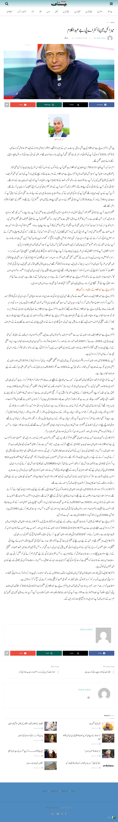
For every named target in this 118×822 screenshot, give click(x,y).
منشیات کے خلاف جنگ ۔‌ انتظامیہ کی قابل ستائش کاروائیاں (25, 723)
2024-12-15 (95, 768)
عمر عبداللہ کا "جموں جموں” (92, 751)
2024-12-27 (95, 728)
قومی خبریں (77, 11)
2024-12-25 (37, 728)
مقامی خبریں (89, 11)
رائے (73, 38)
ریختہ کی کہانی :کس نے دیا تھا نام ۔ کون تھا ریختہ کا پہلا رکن (83, 763)
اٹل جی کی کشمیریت (94, 723)
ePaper (44, 791)
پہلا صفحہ (109, 11)
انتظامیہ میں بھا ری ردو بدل (35, 763)
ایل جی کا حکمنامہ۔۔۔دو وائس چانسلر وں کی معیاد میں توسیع (25, 751)
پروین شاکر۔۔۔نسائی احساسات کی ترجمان (30, 735)
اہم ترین (99, 11)
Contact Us (54, 791)
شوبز (32, 11)
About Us (64, 791)
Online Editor (101, 38)
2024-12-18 (95, 756)
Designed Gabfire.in (53, 807)
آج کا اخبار (9, 11)
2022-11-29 (82, 38)
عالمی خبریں (66, 11)
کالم (40, 11)
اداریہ (48, 11)
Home (112, 22)
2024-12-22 (37, 740)
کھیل (56, 11)
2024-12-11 (37, 768)
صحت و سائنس (22, 11)
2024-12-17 (37, 756)
